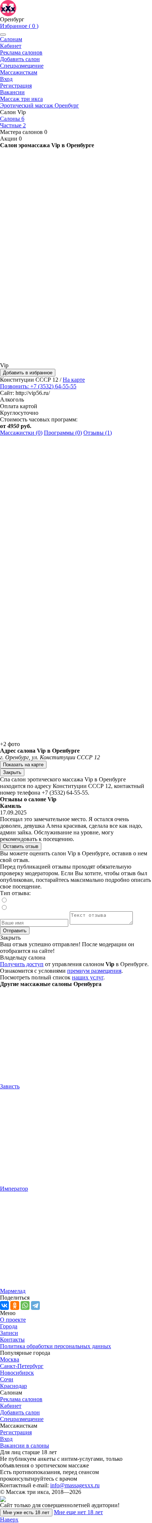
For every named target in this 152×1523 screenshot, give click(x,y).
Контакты (12, 1339)
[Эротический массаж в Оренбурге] (8, 7)
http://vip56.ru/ (32, 393)
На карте (74, 380)
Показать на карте (23, 764)
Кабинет (10, 46)
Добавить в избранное (27, 372)
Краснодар (13, 1386)
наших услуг (87, 977)
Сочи (6, 1379)
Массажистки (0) (21, 433)
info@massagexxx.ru (75, 1485)
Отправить (15, 930)
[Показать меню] (3, 34)
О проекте (13, 1320)
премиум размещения (94, 971)
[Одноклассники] (14, 1305)
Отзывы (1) (97, 433)
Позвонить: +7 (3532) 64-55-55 (38, 386)
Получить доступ (22, 964)
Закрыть (12, 772)
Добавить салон (20, 59)
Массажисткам (18, 72)
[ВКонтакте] (4, 1305)
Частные (13, 125)
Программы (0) (63, 433)
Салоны (12, 119)
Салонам (11, 39)
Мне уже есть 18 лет (26, 1512)
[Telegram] (35, 1305)
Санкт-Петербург (22, 1366)
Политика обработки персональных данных (55, 1346)
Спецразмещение (22, 66)
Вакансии (12, 92)
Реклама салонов (21, 52)
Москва (9, 1359)
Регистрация (16, 85)
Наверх (9, 1519)
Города (8, 1326)
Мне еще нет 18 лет (78, 1512)
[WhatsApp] (25, 1305)
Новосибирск (17, 1373)
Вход (6, 79)
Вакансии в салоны (24, 1445)
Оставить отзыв (20, 846)
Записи (9, 1333)
